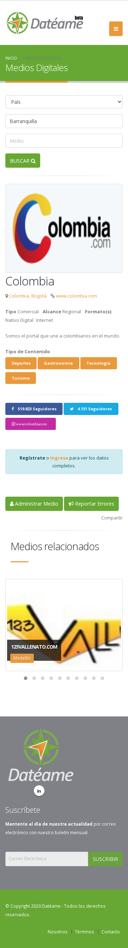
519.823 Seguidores (37, 408)
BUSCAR (20, 160)
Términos (84, 931)
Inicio (11, 58)
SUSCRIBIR (105, 859)
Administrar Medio (36, 503)
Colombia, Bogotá (28, 296)
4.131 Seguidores (94, 408)
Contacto (110, 931)
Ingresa (59, 458)
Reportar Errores (94, 503)
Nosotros (58, 931)
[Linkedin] (39, 790)
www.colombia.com (76, 296)
